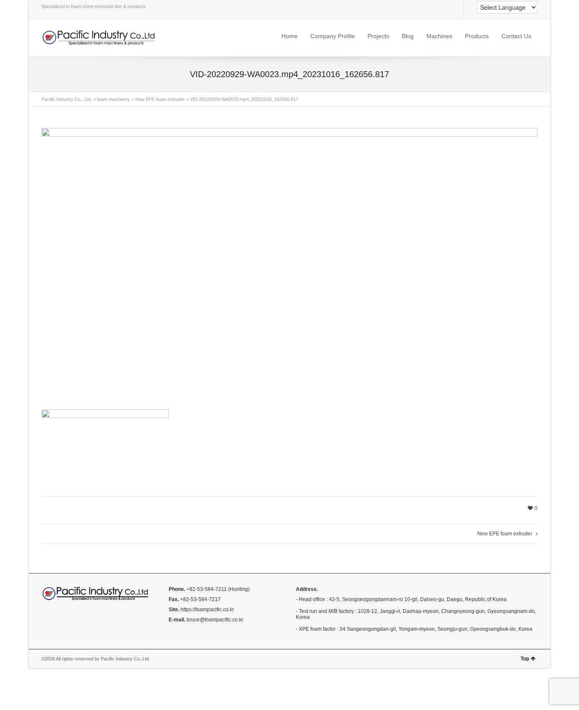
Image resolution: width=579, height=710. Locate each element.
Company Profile (332, 36)
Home (289, 36)
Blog (408, 36)
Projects (378, 36)
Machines (439, 36)
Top (525, 659)
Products (477, 36)
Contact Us (516, 36)
